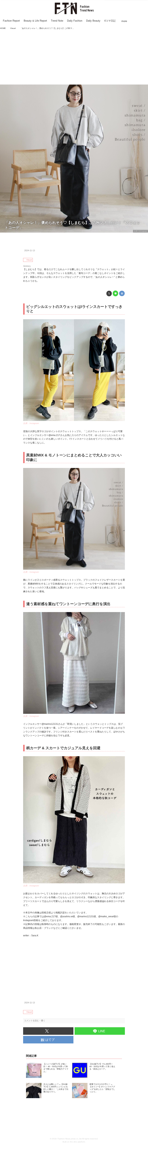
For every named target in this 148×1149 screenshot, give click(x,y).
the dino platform (77, 1142)
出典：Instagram (140, 231)
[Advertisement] (74, 57)
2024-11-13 (29, 250)
